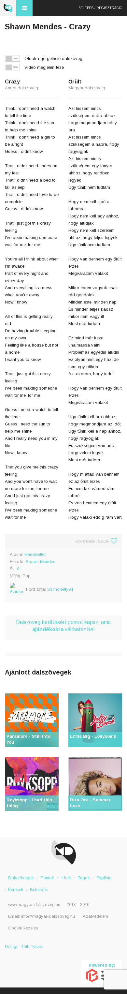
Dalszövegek (21, 877)
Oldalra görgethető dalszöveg (53, 58)
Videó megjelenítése (44, 67)
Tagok (84, 877)
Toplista (104, 877)
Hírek (66, 877)
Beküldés (39, 889)
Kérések (15, 889)
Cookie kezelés (23, 928)
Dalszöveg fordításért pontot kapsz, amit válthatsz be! (63, 625)
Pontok (47, 877)
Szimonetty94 (60, 589)
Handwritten (35, 554)
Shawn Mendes (40, 561)
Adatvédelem (95, 916)
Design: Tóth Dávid (23, 946)
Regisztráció (109, 8)
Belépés (85, 8)
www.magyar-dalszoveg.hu (34, 904)
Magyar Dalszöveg (8, 8)
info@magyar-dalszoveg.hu (48, 916)
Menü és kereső (24, 8)
